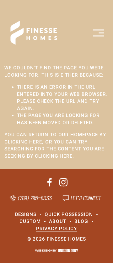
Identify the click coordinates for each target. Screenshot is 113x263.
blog (81, 221)
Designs (25, 214)
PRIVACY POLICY (56, 228)
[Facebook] (49, 182)
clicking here (23, 142)
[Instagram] (63, 182)
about (57, 221)
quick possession (69, 214)
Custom (29, 221)
